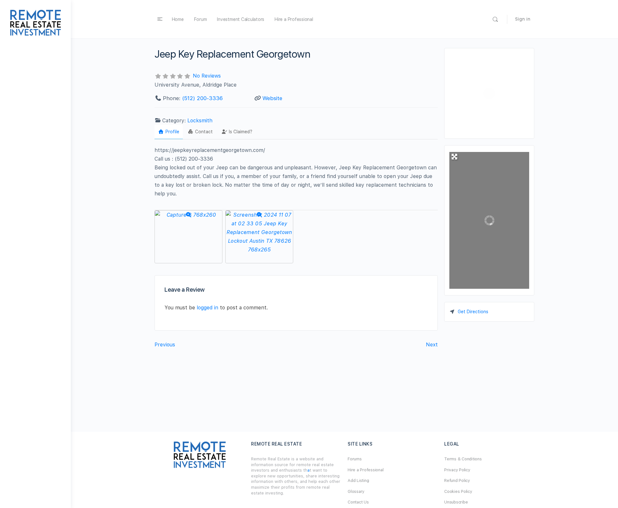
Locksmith (199, 121)
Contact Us (358, 502)
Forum (200, 19)
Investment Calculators (240, 19)
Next (432, 345)
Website (272, 98)
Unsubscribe (456, 502)
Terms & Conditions (463, 458)
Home (178, 19)
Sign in (522, 19)
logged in (207, 308)
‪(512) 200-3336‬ (202, 98)
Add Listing (358, 480)
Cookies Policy (458, 491)
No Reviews (207, 76)
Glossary (356, 491)
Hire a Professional (294, 19)
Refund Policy (457, 480)
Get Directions (473, 311)
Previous (164, 345)
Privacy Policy (457, 469)
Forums (355, 458)
